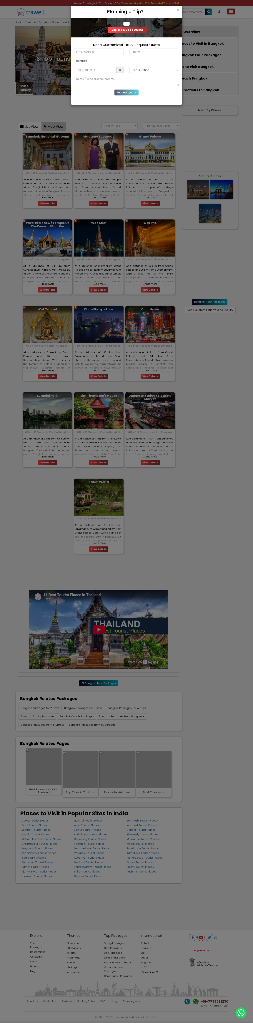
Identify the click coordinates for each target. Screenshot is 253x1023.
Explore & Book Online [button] (127, 30)
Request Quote (126, 92)
